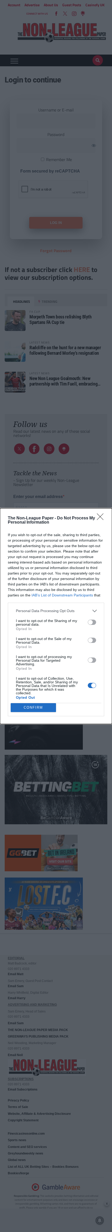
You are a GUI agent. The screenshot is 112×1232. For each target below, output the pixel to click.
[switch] (92, 622)
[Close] (102, 518)
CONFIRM (33, 707)
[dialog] (56, 616)
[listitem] (56, 611)
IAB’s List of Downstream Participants (62, 595)
